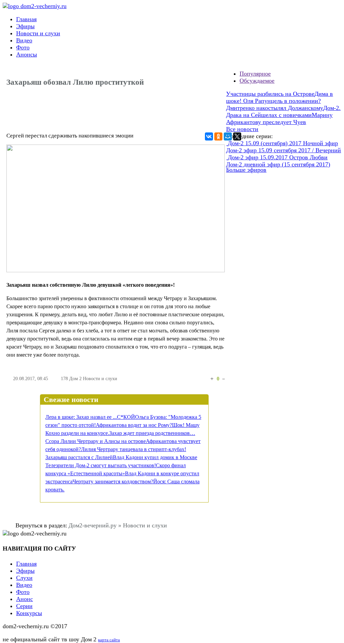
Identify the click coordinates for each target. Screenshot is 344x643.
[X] (237, 136)
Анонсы (26, 54)
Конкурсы (29, 613)
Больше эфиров (246, 169)
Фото (23, 47)
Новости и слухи (38, 33)
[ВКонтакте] (209, 136)
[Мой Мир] (228, 136)
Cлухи (24, 577)
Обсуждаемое (257, 80)
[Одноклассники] (218, 136)
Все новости (242, 129)
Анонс (24, 599)
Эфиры (25, 26)
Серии (24, 606)
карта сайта (109, 639)
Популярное (255, 73)
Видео (24, 40)
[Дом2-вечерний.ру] (35, 6)
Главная (26, 19)
